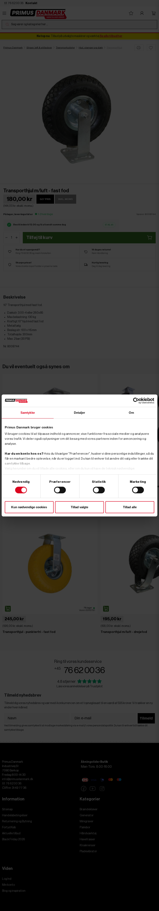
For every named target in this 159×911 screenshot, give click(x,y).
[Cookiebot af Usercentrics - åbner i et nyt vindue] (136, 401)
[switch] (60, 490)
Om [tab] (131, 412)
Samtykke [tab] (27, 412)
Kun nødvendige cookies (29, 507)
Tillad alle (130, 507)
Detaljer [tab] (79, 412)
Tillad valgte (79, 507)
